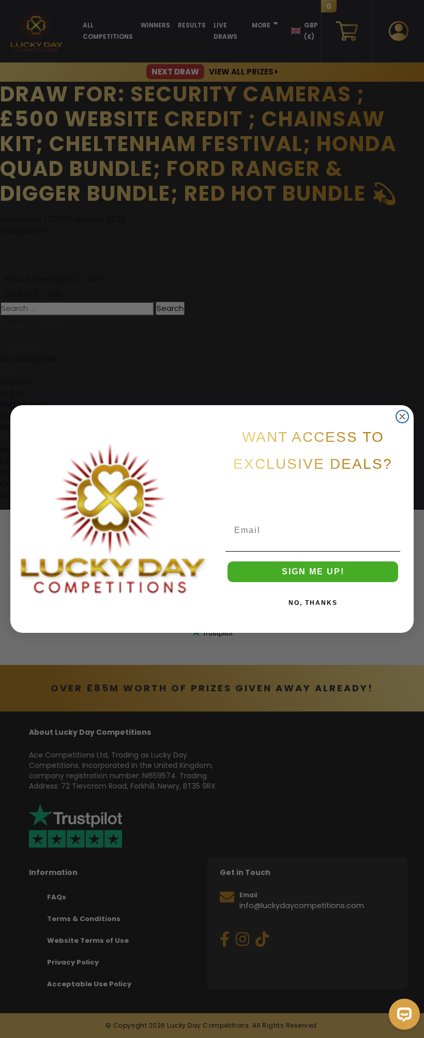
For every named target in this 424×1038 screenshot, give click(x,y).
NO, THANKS (313, 602)
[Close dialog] (402, 416)
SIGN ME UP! (313, 571)
